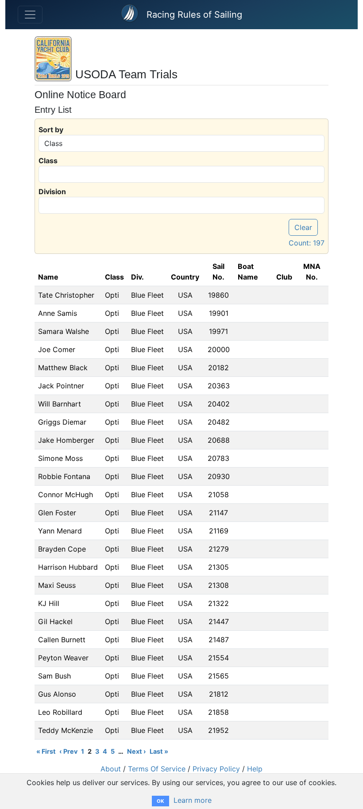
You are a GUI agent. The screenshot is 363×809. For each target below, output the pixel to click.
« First (46, 751)
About (110, 768)
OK (160, 801)
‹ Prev (68, 751)
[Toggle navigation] (30, 14)
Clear (303, 227)
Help (255, 768)
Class (48, 160)
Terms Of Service (156, 768)
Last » (159, 751)
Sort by (51, 129)
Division (52, 191)
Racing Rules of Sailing (194, 14)
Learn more (193, 800)
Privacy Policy (216, 768)
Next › (136, 751)
